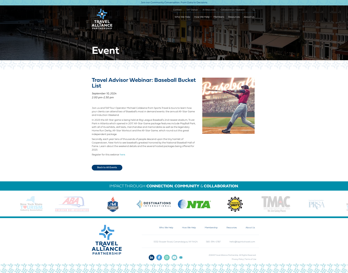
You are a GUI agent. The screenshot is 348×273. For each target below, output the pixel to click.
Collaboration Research (232, 10)
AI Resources (209, 10)
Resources (234, 17)
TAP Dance (192, 10)
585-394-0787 (213, 242)
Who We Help (182, 17)
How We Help (201, 17)
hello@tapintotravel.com (242, 242)
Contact (177, 10)
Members (218, 17)
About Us (249, 17)
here (122, 154)
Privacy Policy (238, 259)
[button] (251, 10)
